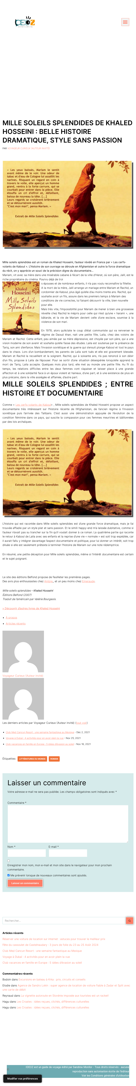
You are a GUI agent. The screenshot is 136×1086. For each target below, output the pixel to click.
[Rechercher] (130, 920)
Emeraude (88, 581)
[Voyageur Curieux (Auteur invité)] (23, 671)
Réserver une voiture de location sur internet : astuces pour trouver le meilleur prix (53, 939)
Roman (54, 759)
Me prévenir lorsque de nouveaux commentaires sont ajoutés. (48, 875)
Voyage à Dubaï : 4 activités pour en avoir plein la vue (35, 738)
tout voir (81, 722)
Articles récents (16, 623)
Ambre (48, 581)
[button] (125, 22)
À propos (11, 617)
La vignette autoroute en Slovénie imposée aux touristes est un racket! (65, 995)
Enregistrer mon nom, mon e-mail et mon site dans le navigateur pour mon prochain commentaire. (59, 867)
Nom (11, 846)
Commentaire (16, 802)
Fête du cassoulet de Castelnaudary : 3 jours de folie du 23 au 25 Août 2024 (50, 944)
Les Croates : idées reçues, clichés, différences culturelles (53, 1001)
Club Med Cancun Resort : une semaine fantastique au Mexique (40, 732)
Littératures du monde (32, 759)
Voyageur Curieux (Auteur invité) (28, 148)
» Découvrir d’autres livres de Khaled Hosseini (31, 608)
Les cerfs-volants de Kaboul (33, 404)
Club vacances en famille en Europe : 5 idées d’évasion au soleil (40, 744)
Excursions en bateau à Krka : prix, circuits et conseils (52, 979)
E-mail (54, 846)
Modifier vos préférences (22, 1078)
